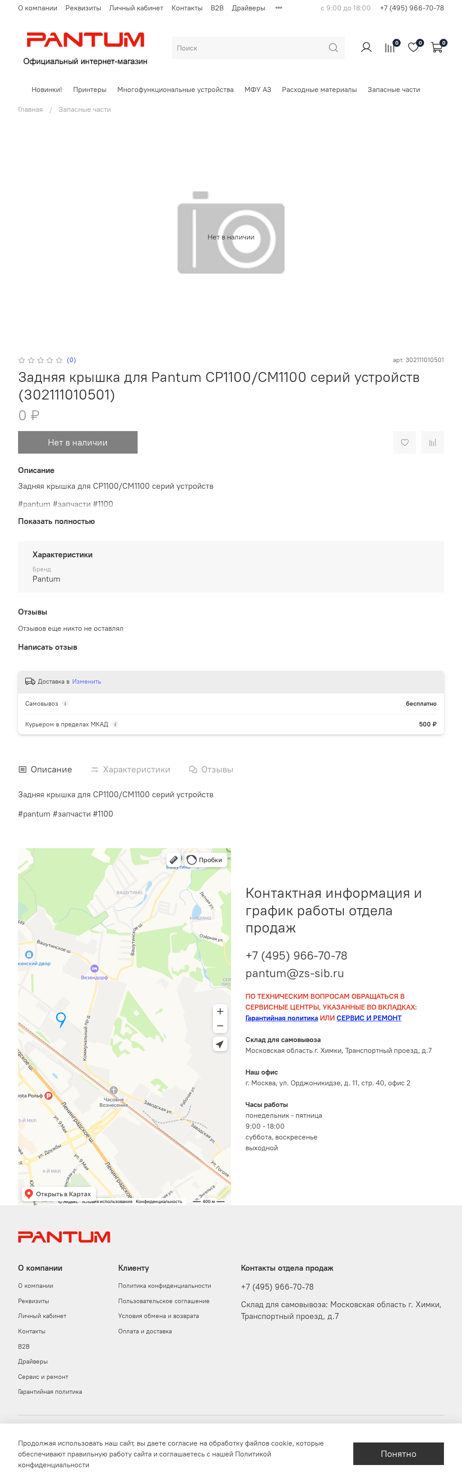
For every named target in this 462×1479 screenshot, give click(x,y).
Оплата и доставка (145, 1331)
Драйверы (248, 7)
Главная (30, 109)
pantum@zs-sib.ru (294, 972)
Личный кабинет (136, 7)
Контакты (187, 7)
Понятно (398, 1453)
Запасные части (394, 89)
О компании (37, 7)
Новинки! (47, 89)
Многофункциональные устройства (175, 89)
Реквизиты (83, 7)
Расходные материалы (319, 89)
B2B (217, 7)
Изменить (86, 681)
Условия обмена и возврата (158, 1316)
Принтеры (89, 89)
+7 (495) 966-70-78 (412, 7)
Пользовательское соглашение (164, 1301)
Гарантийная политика (50, 1391)
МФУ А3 (258, 89)
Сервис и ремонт (43, 1377)
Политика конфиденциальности (164, 1285)
